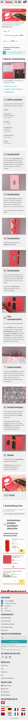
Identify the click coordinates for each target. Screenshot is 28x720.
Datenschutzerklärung (7, 678)
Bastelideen (6, 692)
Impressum (4, 672)
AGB (2, 675)
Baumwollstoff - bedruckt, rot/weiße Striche (14, 89)
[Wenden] (14, 442)
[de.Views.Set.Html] (21, 550)
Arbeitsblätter (6, 695)
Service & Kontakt (6, 621)
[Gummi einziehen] (14, 354)
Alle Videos (6, 689)
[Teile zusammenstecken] (14, 304)
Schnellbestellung (6, 618)
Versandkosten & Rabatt (7, 624)
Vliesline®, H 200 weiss (9, 92)
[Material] (14, 70)
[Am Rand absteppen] (14, 395)
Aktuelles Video (7, 685)
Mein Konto (4, 630)
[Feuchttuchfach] (14, 182)
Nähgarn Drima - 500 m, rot (10, 86)
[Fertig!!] (14, 482)
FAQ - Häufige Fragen (7, 627)
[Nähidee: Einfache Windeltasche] (14, 17)
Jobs (2, 669)
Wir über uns (4, 665)
